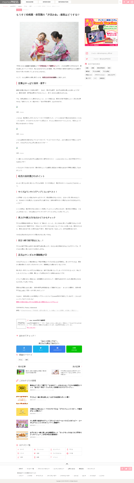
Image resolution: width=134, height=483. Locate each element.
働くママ (88, 78)
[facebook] (24, 349)
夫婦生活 (102, 78)
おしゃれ (22, 290)
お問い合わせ (71, 468)
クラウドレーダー (65, 475)
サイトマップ (91, 468)
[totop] (67, 463)
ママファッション (100, 75)
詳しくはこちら (31, 327)
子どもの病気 (96, 71)
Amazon (22, 112)
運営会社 (81, 468)
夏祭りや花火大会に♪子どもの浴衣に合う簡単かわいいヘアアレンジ (37, 302)
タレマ (84, 475)
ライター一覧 (30, 468)
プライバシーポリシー (44, 468)
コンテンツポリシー (58, 468)
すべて (22, 449)
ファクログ (93, 475)
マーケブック (39, 475)
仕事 (21, 457)
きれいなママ (111, 75)
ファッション (40, 449)
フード (22, 453)
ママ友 (71, 453)
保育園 (33, 66)
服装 (27, 359)
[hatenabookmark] (57, 349)
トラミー (21, 475)
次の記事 (76, 366)
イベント (55, 457)
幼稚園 (27, 66)
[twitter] (41, 349)
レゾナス (102, 475)
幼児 (30, 6)
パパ (95, 78)
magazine (30, 1)
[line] (74, 349)
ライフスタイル (57, 453)
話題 (38, 457)
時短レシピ (89, 75)
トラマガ (29, 475)
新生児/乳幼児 (101, 68)
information (63, 1)
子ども (25, 6)
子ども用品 (106, 71)
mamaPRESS (13, 6)
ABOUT (21, 468)
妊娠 (87, 68)
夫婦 (38, 453)
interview (46, 1)
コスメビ (76, 475)
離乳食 (87, 71)
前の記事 (22, 366)
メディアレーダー (51, 475)
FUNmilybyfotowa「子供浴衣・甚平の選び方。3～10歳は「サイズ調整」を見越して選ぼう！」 (50, 310)
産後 (93, 68)
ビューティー (56, 449)
